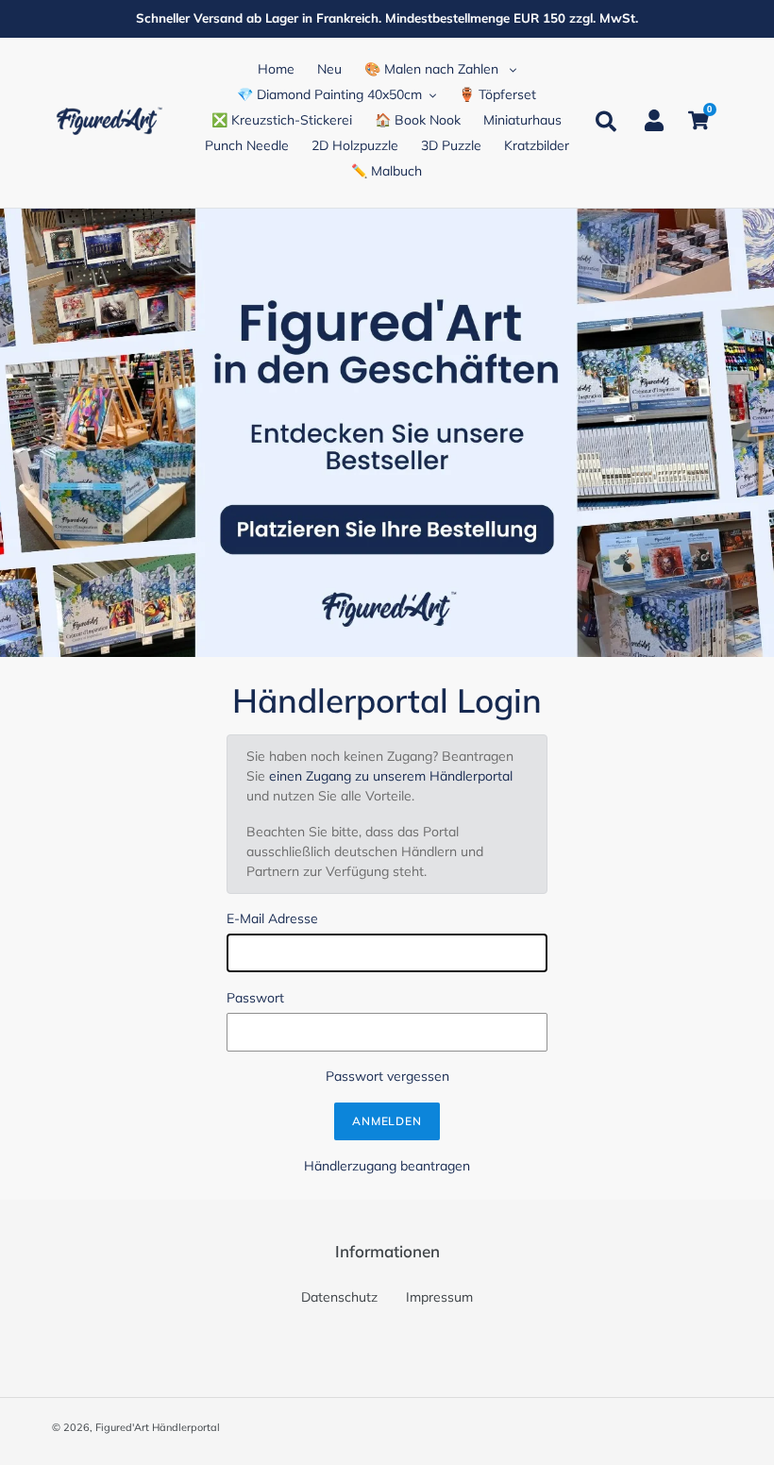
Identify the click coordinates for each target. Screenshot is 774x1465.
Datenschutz (339, 1296)
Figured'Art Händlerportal (157, 1427)
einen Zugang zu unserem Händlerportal (391, 775)
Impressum (439, 1296)
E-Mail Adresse (272, 918)
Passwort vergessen (387, 1076)
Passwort (255, 997)
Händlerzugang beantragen (387, 1165)
